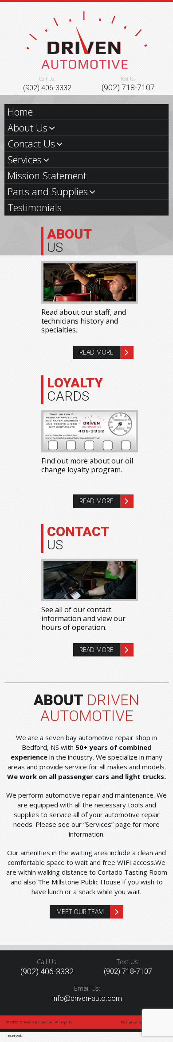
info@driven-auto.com (87, 998)
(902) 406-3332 (47, 87)
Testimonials (35, 207)
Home (20, 111)
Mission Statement (47, 175)
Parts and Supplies (48, 191)
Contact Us (31, 143)
